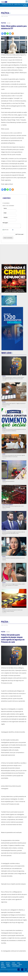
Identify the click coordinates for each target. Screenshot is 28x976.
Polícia (4, 622)
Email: (5, 213)
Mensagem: (5, 222)
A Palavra (14, 964)
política (5, 13)
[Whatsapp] (7, 33)
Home (2, 963)
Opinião (8, 966)
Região (8, 964)
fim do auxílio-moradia (12, 86)
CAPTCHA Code (19, 234)
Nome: (5, 208)
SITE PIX (26, 971)
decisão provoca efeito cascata (9, 133)
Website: (6, 217)
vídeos (20, 964)
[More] (13, 33)
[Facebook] (2, 33)
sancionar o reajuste (7, 60)
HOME (2, 16)
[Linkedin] (5, 33)
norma (18, 95)
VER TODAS (3, 967)
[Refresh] (13, 229)
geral (18, 963)
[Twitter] (10, 33)
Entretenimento (16, 966)
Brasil (2, 964)
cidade (13, 963)
